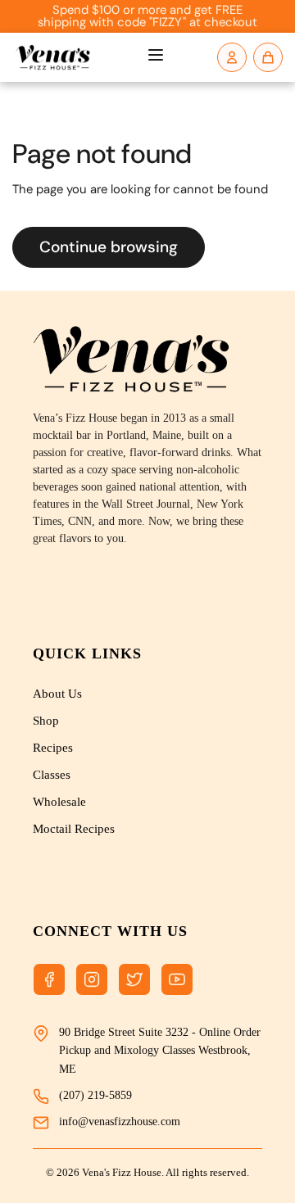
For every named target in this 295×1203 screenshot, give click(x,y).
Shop (46, 720)
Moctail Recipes (74, 828)
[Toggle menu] (155, 57)
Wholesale (59, 801)
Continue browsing (108, 247)
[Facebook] (49, 979)
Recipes (53, 747)
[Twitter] (134, 979)
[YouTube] (177, 979)
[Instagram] (91, 979)
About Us (57, 693)
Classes (51, 774)
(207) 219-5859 (95, 1095)
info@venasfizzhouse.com (119, 1121)
